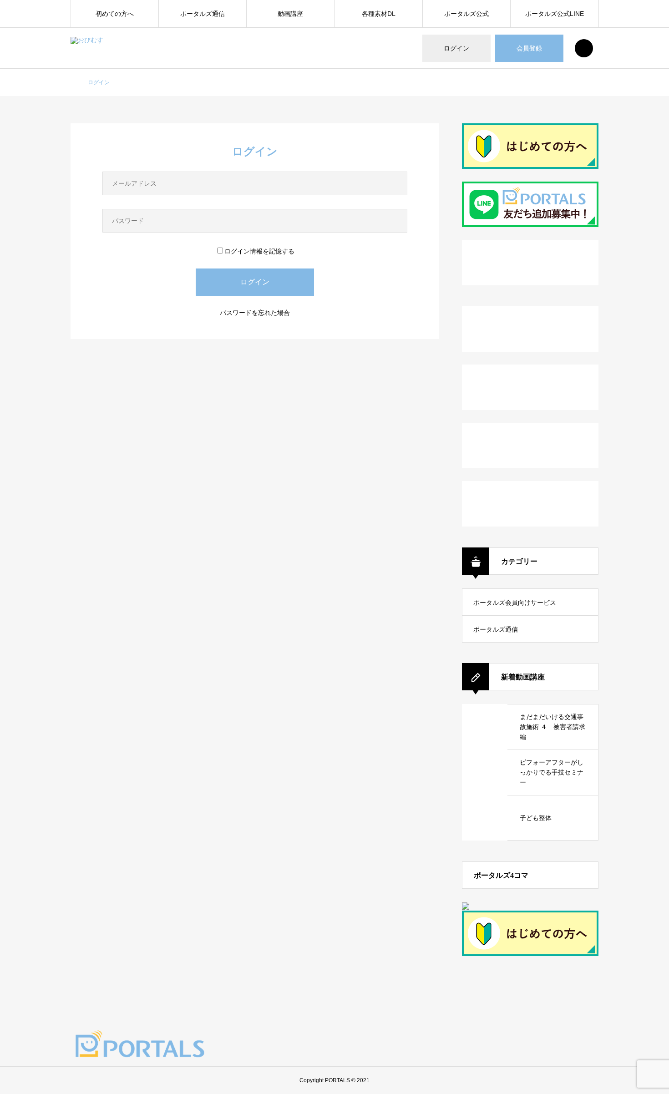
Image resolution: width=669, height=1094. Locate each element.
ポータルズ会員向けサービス (514, 602)
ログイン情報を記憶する (259, 251)
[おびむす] (105, 48)
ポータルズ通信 (202, 13)
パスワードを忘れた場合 (255, 312)
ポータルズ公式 (466, 13)
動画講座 (290, 13)
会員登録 (529, 48)
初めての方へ (115, 13)
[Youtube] (588, 1045)
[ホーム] (73, 83)
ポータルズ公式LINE (554, 13)
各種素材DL (378, 13)
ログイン (456, 48)
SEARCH (584, 48)
